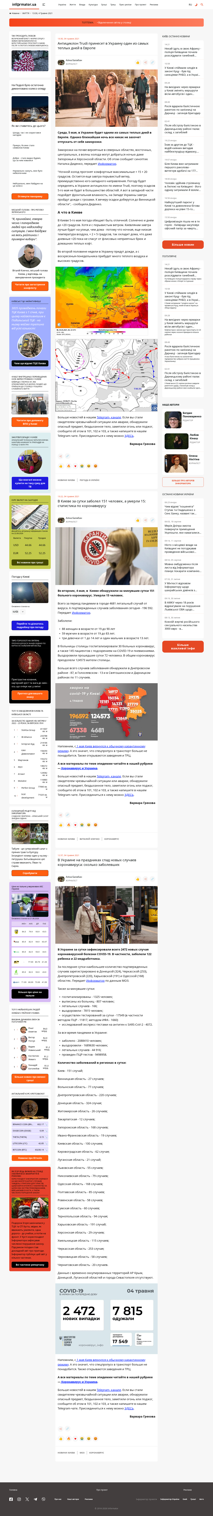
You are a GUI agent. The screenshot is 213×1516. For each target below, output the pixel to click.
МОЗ (82, 1452)
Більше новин (183, 245)
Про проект (140, 4)
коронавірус (111, 839)
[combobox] (19, 612)
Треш (113, 4)
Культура (93, 4)
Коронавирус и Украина (79, 768)
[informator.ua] (24, 4)
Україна (62, 4)
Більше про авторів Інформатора (183, 482)
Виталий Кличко (90, 839)
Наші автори (73, 1499)
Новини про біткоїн (30, 1158)
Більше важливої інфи (183, 646)
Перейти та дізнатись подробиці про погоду (30, 625)
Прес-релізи (125, 4)
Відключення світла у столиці (114, 22)
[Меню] (43, 4)
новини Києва (66, 480)
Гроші (104, 4)
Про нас (57, 1499)
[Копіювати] (152, 62)
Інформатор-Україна (169, 1499)
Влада (82, 4)
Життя (73, 4)
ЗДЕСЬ (129, 436)
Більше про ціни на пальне (30, 993)
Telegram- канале (109, 417)
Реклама (154, 4)
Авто (201, 1499)
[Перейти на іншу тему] (196, 4)
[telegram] (35, 1499)
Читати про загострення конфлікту (30, 286)
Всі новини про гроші (30, 562)
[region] (30, 620)
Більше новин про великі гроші (30, 1078)
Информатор (107, 164)
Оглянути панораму (30, 196)
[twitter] (27, 1499)
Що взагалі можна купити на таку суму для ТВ (30, 483)
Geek (185, 1499)
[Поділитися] (145, 62)
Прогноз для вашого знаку (30, 695)
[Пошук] (202, 4)
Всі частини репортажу (30, 1264)
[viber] (43, 1499)
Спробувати (30, 873)
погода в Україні (89, 480)
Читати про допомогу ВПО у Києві (30, 422)
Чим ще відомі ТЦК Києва (30, 363)
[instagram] (19, 1499)
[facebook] (11, 1499)
